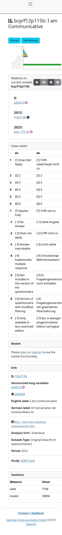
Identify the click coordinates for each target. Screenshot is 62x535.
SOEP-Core (28, 461)
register (36, 352)
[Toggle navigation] (30, 4)
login (23, 352)
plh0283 (20, 394)
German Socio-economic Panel (26, 520)
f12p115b (20, 117)
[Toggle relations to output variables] (51, 82)
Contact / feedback (31, 513)
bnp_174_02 (21, 132)
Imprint (31, 524)
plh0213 (19, 103)
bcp (28, 424)
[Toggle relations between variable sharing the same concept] (36, 82)
